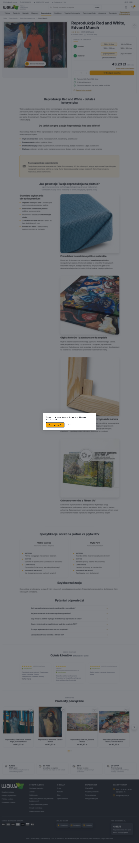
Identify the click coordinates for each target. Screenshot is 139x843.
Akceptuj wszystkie (55, 425)
